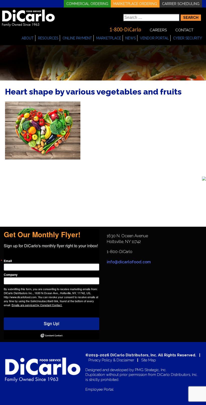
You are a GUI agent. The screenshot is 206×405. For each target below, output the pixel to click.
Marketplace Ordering (135, 4)
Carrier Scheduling (180, 4)
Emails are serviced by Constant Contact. (37, 305)
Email (8, 260)
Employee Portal (99, 389)
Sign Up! (51, 323)
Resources (48, 38)
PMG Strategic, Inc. (151, 370)
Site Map (148, 360)
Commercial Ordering (87, 4)
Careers (158, 30)
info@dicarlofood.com (129, 262)
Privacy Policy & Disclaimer (111, 360)
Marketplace (108, 38)
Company (11, 274)
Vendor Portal (154, 38)
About (28, 38)
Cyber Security (187, 38)
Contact (184, 30)
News (130, 38)
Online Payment (77, 38)
